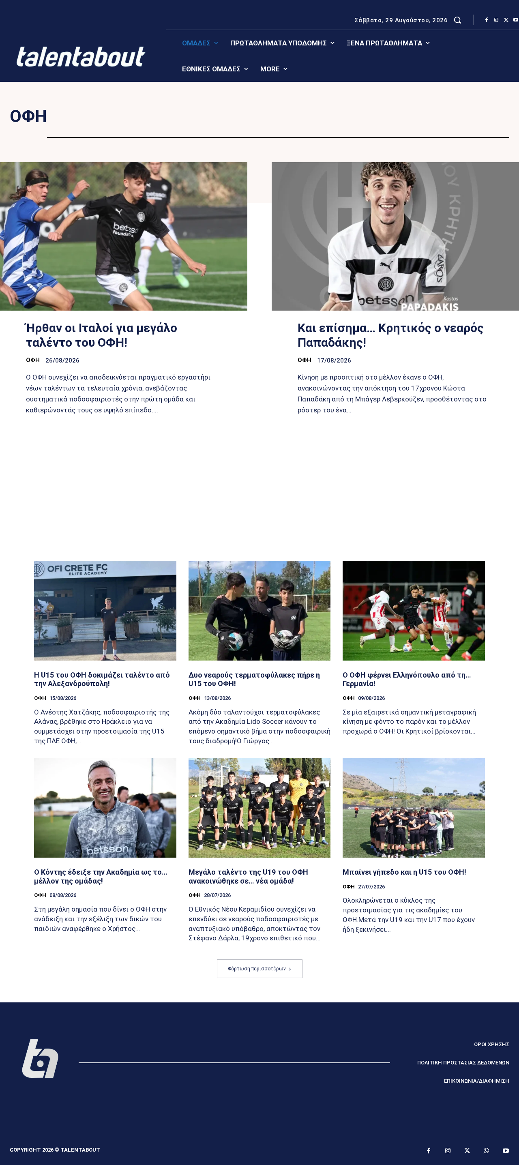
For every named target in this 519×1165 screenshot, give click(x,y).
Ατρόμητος (366, 116)
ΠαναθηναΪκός (207, 116)
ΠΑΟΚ (269, 116)
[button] (457, 20)
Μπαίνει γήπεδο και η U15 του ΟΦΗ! (404, 872)
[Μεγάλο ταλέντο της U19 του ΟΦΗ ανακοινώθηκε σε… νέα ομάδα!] (260, 808)
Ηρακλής (318, 126)
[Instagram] (496, 20)
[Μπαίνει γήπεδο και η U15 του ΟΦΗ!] (414, 808)
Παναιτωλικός (438, 116)
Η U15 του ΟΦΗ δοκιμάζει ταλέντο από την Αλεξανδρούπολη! (102, 679)
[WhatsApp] (486, 1151)
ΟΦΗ (33, 360)
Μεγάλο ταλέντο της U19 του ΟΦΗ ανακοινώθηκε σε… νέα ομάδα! (248, 876)
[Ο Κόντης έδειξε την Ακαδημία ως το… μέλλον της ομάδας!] (105, 808)
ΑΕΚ (149, 116)
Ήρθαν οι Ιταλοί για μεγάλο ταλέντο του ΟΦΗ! (101, 335)
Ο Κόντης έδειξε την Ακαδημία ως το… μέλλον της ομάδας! (100, 876)
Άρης (310, 116)
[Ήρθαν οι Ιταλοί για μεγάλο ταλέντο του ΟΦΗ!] (123, 236)
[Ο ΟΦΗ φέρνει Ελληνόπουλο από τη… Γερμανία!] (414, 610)
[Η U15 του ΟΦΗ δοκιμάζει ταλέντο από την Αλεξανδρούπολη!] (105, 610)
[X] (506, 20)
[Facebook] (486, 20)
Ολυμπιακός (96, 116)
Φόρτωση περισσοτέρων (257, 969)
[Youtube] (506, 1151)
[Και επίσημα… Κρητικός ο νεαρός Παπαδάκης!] (395, 236)
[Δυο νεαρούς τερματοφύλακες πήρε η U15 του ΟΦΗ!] (260, 610)
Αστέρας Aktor (250, 126)
